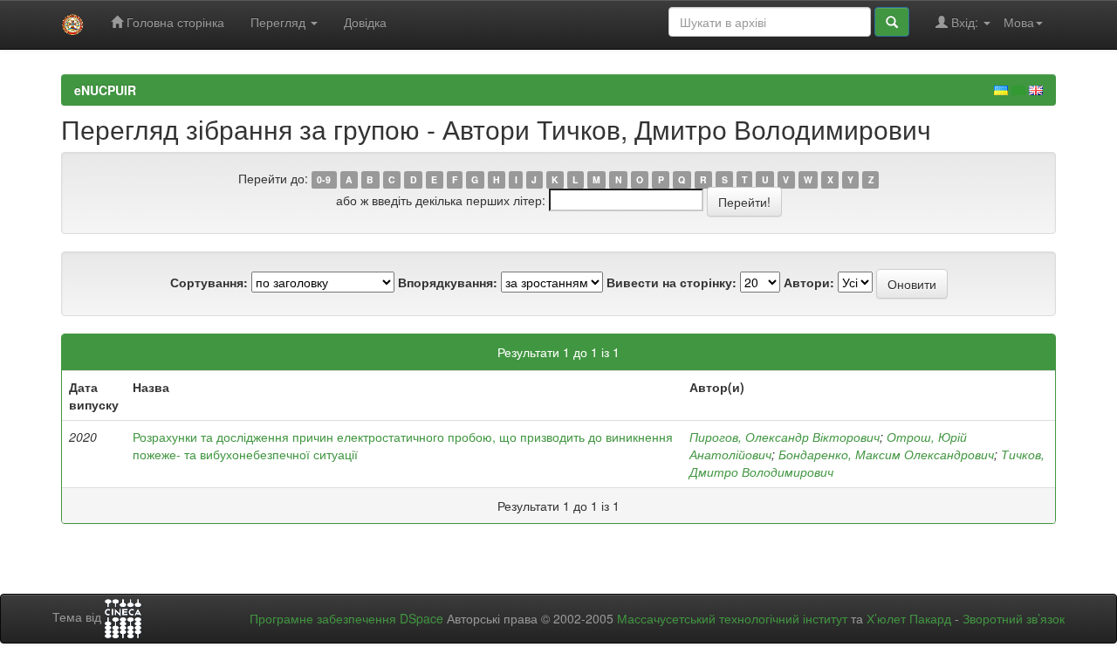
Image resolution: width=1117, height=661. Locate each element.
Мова (1019, 22)
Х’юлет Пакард (909, 618)
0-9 (324, 179)
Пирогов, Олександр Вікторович (784, 436)
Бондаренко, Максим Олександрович (886, 454)
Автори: (809, 282)
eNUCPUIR (105, 90)
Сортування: (209, 282)
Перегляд (279, 22)
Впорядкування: (447, 282)
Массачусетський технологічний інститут (732, 618)
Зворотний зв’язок (1014, 618)
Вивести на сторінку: (671, 282)
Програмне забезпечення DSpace (346, 618)
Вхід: (965, 22)
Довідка (365, 22)
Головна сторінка (173, 22)
